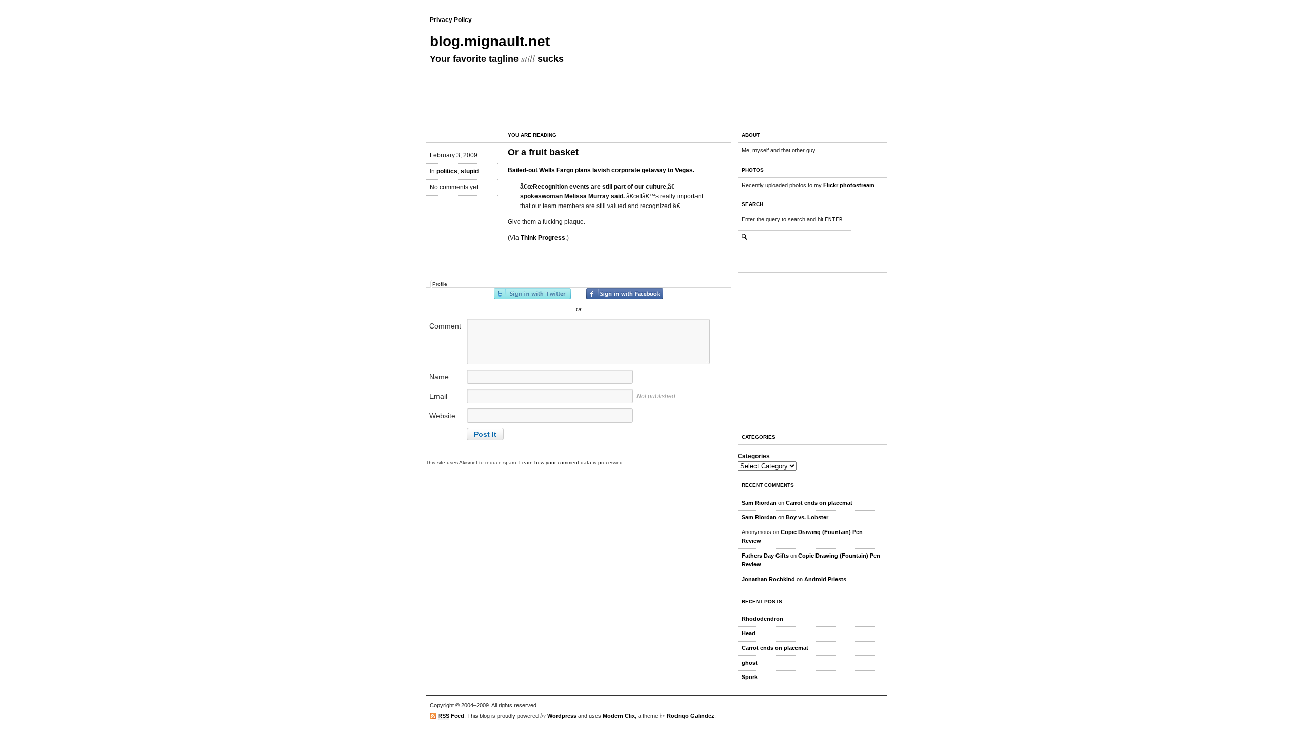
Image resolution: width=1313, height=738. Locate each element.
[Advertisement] (768, 350)
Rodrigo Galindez (690, 716)
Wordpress (561, 716)
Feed (451, 716)
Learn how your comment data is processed (571, 462)
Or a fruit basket (543, 152)
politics (446, 171)
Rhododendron (762, 619)
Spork (750, 677)
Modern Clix (619, 716)
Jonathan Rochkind (768, 579)
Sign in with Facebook (624, 293)
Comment (445, 326)
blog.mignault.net (490, 41)
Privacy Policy (451, 20)
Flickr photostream (848, 185)
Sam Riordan (759, 503)
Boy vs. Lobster (807, 517)
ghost (750, 663)
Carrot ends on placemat (819, 503)
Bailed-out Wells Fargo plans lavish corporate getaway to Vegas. (601, 170)
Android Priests (825, 579)
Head (748, 633)
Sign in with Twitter (532, 293)
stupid (470, 171)
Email (438, 396)
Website (442, 416)
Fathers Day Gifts (765, 555)
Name (439, 377)
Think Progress (543, 237)
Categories (754, 456)
